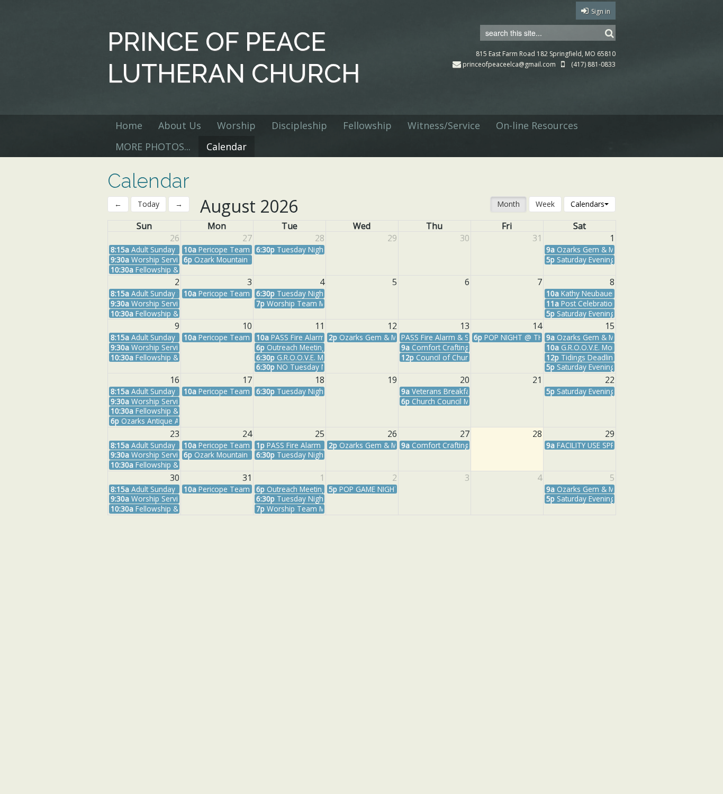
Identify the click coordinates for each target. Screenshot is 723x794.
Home (128, 125)
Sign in (600, 11)
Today (148, 204)
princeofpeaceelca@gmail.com (509, 64)
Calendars (587, 204)
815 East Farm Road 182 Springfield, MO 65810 (546, 53)
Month (508, 204)
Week (545, 204)
